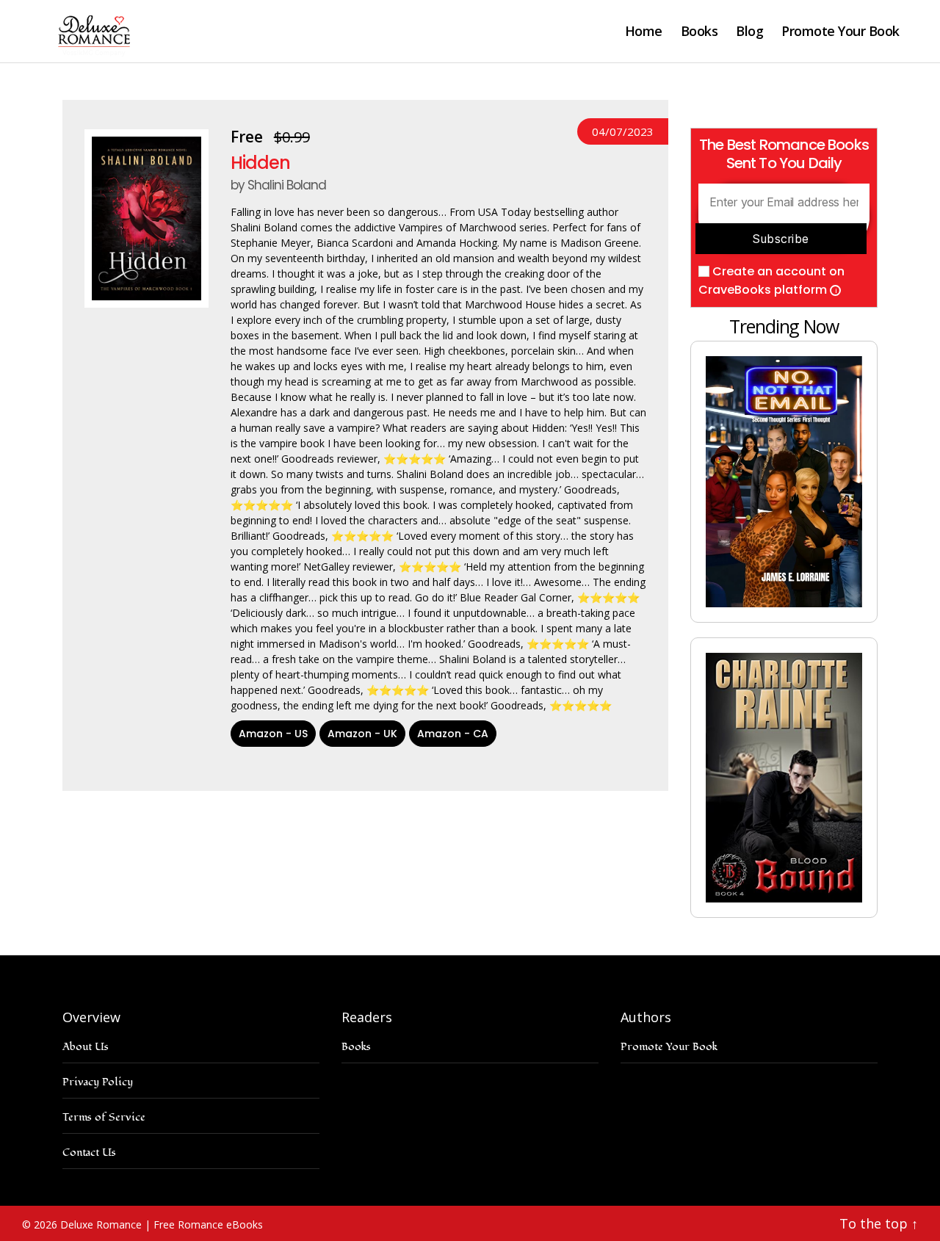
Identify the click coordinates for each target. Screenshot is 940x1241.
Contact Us (89, 1152)
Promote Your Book (840, 31)
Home (643, 31)
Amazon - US (273, 733)
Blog (749, 31)
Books (699, 31)
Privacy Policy (97, 1082)
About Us (85, 1046)
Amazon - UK (362, 733)
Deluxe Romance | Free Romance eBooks (161, 1224)
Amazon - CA (452, 733)
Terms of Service (103, 1117)
